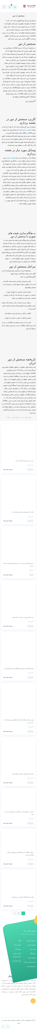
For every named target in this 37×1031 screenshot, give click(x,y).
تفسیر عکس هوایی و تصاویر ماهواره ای (23, 774)
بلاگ (19, 940)
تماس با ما (17, 945)
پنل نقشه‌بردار (31, 966)
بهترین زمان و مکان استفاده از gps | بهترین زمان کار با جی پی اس (19, 721)
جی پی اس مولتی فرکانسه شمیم (25, 460)
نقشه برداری (26, 130)
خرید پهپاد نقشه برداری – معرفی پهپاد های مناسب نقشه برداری (18, 565)
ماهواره (33, 27)
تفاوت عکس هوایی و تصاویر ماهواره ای (23, 512)
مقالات (8, 417)
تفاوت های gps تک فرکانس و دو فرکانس (22, 897)
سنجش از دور (16, 417)
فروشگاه (33, 953)
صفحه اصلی (32, 958)
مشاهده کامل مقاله (7, 469)
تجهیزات (31, 574)
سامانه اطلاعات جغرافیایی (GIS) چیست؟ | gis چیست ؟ (19, 668)
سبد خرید (33, 949)
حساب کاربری (31, 940)
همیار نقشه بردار (26, 417)
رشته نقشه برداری (30, 962)
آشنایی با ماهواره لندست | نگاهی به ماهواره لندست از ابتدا (19, 813)
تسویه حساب (31, 945)
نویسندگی (18, 949)
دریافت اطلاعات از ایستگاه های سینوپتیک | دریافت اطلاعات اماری (20, 854)
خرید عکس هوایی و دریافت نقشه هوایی (23, 617)
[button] (9, 7)
